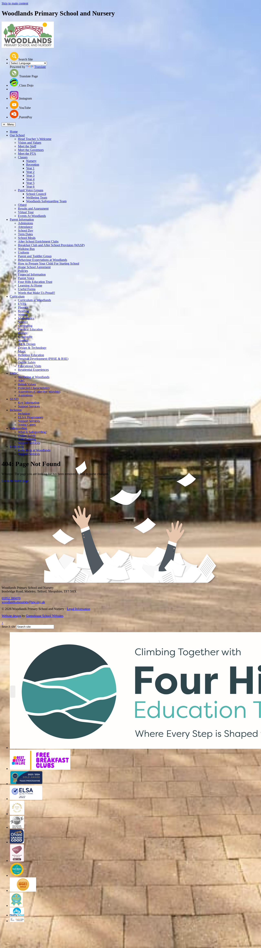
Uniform (23, 252)
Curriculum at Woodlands (34, 300)
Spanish (23, 340)
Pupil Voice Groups (30, 190)
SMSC (14, 373)
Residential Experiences (33, 369)
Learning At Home (30, 285)
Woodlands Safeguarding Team (46, 201)
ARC (21, 380)
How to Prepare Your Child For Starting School (48, 263)
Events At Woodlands (32, 216)
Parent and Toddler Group (35, 256)
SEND (14, 399)
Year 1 (30, 168)
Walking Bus (26, 249)
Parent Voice (26, 278)
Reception (32, 164)
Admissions (25, 223)
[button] (14, 56)
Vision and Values (29, 142)
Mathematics (26, 318)
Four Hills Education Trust (35, 282)
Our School (17, 135)
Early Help (17, 446)
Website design (11, 615)
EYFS (22, 303)
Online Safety (27, 362)
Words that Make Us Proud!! (36, 292)
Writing (23, 314)
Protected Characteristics (34, 388)
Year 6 (30, 186)
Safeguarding (18, 428)
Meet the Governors (31, 150)
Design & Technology (32, 347)
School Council (36, 194)
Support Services (29, 406)
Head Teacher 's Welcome (34, 139)
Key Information (28, 402)
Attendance (25, 227)
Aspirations (25, 395)
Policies (23, 271)
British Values (27, 384)
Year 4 (30, 179)
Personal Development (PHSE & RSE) (43, 358)
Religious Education (31, 355)
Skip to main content (15, 3)
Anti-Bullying (27, 439)
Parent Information (22, 219)
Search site (8, 626)
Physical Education (30, 329)
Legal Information (78, 609)
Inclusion (16, 410)
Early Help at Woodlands (34, 450)
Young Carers (27, 424)
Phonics (23, 307)
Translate (40, 67)
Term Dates (25, 234)
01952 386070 (11, 598)
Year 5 (30, 183)
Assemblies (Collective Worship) (39, 391)
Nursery (31, 161)
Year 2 (30, 172)
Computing (25, 325)
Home (14, 131)
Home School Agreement (34, 267)
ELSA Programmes (30, 417)
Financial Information (32, 274)
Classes (23, 157)
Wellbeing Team (36, 197)
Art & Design (26, 344)
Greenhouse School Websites (44, 615)
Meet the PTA (27, 153)
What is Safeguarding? (32, 432)
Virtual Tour (26, 212)
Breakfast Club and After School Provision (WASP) (51, 245)
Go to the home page (15, 481)
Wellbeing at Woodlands (33, 377)
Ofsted (22, 205)
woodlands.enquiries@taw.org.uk (23, 602)
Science (23, 322)
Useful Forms (26, 289)
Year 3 (30, 175)
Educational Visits (29, 366)
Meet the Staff (27, 146)
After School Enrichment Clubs (38, 241)
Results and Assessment (33, 208)
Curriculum (17, 296)
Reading (23, 311)
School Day (25, 230)
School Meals (26, 238)
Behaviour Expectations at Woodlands (42, 260)
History (23, 333)
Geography (25, 336)
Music (22, 351)
